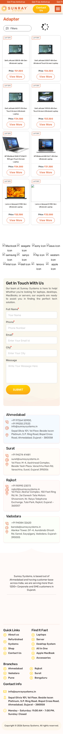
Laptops (7, 38)
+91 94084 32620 (21, 522)
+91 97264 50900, (21, 420)
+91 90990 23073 (21, 485)
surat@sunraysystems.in (25, 459)
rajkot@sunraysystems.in (25, 489)
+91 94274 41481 (20, 454)
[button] (58, 9)
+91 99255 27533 (20, 423)
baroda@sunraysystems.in (26, 526)
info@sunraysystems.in (24, 426)
